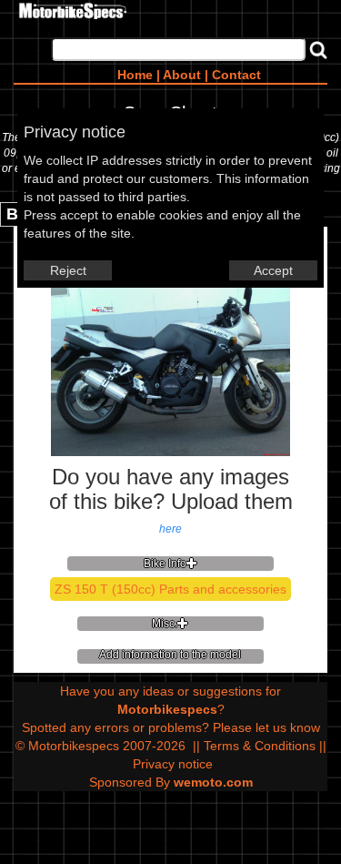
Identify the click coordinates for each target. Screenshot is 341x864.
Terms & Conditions (260, 745)
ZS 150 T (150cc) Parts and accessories (170, 589)
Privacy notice (173, 764)
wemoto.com (213, 782)
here (170, 529)
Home (135, 74)
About (182, 74)
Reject (68, 270)
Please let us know (266, 727)
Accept (273, 270)
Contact (236, 74)
